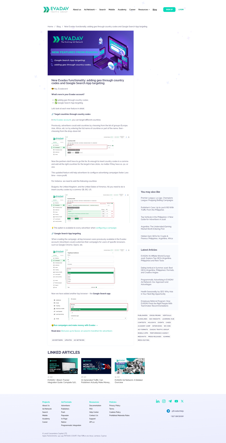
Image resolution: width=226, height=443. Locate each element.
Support (92, 419)
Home (50, 26)
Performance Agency (159, 333)
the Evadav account (62, 120)
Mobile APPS (143, 333)
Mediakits (142, 336)
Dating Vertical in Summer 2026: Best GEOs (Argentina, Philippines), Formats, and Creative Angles (157, 270)
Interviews (157, 326)
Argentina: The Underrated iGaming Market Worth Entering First (156, 227)
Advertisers (57, 340)
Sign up (169, 9)
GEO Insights (154, 319)
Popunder (65, 415)
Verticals (167, 315)
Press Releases (154, 336)
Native (63, 422)
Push (63, 412)
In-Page (64, 419)
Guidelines (142, 319)
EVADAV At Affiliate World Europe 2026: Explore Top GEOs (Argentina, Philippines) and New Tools (156, 258)
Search (102, 9)
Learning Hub (168, 319)
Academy (122, 9)
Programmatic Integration (71, 425)
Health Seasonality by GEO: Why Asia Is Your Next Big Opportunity (157, 292)
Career (132, 9)
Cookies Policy (115, 412)
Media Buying (143, 340)
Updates (68, 340)
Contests (142, 322)
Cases (168, 322)
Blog (155, 9)
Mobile (112, 9)
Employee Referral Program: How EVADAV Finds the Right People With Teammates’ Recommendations (156, 303)
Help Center (94, 412)
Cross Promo (155, 315)
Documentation (95, 405)
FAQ (90, 409)
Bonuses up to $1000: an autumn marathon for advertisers (86, 331)
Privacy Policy (114, 405)
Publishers (142, 315)
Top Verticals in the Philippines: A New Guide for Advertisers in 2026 (157, 218)
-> (76, 325)
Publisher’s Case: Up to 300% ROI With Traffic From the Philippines (157, 208)
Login (181, 9)
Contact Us (93, 415)
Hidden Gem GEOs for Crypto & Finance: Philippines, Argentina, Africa (157, 237)
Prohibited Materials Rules (119, 415)
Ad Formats (143, 329)
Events (161, 322)
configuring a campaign (106, 228)
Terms (111, 409)
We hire (167, 326)
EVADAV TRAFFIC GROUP (159, 329)
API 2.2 (91, 422)
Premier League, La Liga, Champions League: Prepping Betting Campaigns (157, 199)
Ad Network (79, 340)
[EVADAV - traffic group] (56, 9)
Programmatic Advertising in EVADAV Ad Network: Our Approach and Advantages (157, 282)
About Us (46, 405)
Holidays (152, 322)
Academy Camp (144, 326)
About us (77, 9)
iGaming (166, 336)
